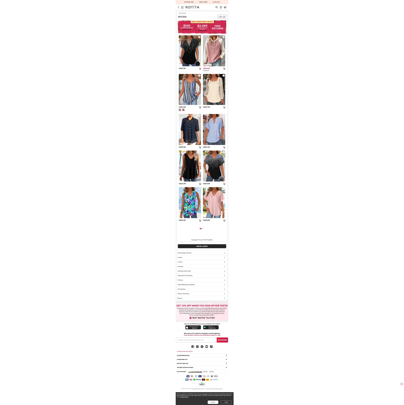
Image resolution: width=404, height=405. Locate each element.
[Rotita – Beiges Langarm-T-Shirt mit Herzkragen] (214, 89)
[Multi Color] (183, 110)
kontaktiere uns (182, 363)
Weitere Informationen (185, 367)
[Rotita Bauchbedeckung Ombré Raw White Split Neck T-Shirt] (214, 166)
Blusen (180, 298)
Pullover (180, 280)
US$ (204, 371)
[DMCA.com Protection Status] (202, 384)
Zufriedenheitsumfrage (185, 351)
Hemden (180, 266)
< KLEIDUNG (182, 13)
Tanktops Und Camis (184, 271)
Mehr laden (202, 246)
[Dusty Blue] (180, 110)
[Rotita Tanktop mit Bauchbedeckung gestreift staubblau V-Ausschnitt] (190, 89)
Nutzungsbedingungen (198, 388)
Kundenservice (182, 359)
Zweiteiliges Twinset (184, 253)
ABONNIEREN (222, 340)
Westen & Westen (183, 293)
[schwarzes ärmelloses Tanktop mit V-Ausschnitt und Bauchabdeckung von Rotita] (190, 166)
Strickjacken (182, 289)
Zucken (180, 257)
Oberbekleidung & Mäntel (186, 284)
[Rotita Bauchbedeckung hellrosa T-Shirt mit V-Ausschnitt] (214, 202)
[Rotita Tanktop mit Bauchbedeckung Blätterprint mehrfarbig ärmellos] (190, 202)
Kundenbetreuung (183, 355)
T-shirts (180, 262)
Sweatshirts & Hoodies (185, 275)
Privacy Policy (184, 397)
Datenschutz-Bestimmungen (214, 388)
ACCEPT (213, 402)
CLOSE (226, 402)
